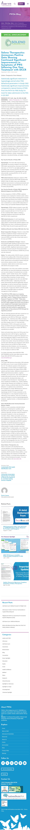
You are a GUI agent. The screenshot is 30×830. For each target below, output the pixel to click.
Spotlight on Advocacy (8, 683)
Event (3, 666)
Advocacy (4, 641)
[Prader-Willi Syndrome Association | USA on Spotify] (25, 763)
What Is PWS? (5, 731)
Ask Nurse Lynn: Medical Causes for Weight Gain (14, 606)
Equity (4, 664)
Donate (21, 3)
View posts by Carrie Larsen (7, 497)
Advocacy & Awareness (8, 733)
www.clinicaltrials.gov (6, 357)
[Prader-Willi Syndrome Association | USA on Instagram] (12, 763)
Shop (3, 747)
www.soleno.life (17, 458)
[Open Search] (15, 4)
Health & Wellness (6, 669)
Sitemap (4, 753)
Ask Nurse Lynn (6, 644)
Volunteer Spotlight (7, 692)
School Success (6, 681)
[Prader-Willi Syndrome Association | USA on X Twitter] (7, 763)
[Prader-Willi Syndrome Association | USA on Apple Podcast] (20, 763)
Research (4, 678)
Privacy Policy (5, 750)
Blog (3, 652)
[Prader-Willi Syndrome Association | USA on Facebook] (3, 763)
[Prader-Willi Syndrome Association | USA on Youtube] (16, 763)
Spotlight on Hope (6, 686)
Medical (4, 672)
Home (2, 23)
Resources (4, 736)
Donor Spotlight (6, 658)
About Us (4, 739)
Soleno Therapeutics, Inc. (15, 100)
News (12, 23)
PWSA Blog (7, 23)
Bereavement (5, 649)
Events (3, 742)
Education (4, 661)
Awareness (5, 646)
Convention (5, 655)
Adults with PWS (6, 638)
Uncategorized (6, 689)
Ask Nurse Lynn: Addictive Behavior (11, 621)
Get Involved (5, 745)
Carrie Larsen (14, 72)
